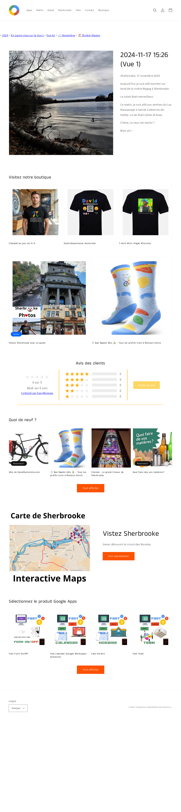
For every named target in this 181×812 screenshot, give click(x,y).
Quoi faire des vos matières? (148, 472)
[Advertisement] (90, 766)
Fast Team (138, 653)
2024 (5, 35)
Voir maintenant (118, 556)
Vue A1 (50, 35)
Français (16, 708)
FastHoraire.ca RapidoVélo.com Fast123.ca (153, 707)
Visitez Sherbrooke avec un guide (27, 343)
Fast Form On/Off (18, 653)
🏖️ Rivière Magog (89, 35)
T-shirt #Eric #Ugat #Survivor (135, 243)
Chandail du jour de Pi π (22, 243)
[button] (155, 10)
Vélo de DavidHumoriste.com (24, 472)
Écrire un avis (146, 385)
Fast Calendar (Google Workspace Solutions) (68, 655)
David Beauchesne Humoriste (80, 243)
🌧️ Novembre (66, 35)
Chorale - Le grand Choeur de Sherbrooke (107, 474)
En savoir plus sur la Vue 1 (27, 35)
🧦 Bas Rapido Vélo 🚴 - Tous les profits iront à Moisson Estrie (126, 343)
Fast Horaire (98, 653)
